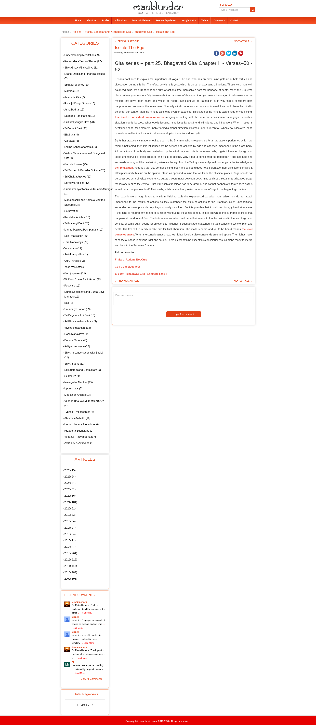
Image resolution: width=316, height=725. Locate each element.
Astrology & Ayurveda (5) (78, 443)
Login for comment (184, 314)
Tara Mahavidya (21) (76, 242)
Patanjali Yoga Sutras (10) (79, 103)
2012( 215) (70, 559)
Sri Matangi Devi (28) (76, 223)
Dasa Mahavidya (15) (76, 334)
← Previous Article (127, 41)
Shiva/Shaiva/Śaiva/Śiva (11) (81, 67)
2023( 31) (70, 489)
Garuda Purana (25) (76, 164)
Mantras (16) (71, 91)
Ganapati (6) (71, 140)
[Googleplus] (231, 5)
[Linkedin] (228, 5)
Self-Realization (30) (76, 235)
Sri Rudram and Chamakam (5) (82, 370)
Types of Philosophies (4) (79, 411)
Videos (204, 20)
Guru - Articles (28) (75, 260)
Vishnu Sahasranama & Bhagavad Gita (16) (84, 155)
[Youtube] (225, 5)
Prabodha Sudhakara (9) (78, 430)
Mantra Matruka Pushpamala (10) (83, 229)
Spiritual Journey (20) (76, 84)
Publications (121, 20)
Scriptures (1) (72, 376)
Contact (234, 20)
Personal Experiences (166, 20)
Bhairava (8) (71, 134)
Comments (219, 20)
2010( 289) (70, 572)
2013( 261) (70, 553)
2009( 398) (70, 578)
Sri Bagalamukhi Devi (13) (79, 315)
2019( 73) (70, 514)
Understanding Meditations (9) (82, 55)
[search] (252, 9)
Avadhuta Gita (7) (74, 97)
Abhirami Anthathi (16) (77, 418)
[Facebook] (220, 5)
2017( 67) (70, 527)
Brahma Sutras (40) (75, 340)
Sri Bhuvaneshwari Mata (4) (80, 321)
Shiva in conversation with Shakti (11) (83, 355)
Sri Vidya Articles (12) (77, 182)
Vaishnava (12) (73, 248)
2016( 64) (70, 534)
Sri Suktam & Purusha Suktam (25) (84, 170)
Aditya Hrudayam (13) (77, 346)
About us (91, 20)
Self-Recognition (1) (76, 254)
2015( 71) (70, 540)
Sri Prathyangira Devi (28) (79, 122)
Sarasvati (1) (71, 211)
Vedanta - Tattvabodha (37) (80, 436)
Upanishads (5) (73, 388)
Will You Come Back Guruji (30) (82, 279)
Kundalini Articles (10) (77, 217)
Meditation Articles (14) (77, 394)
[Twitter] (222, 5)
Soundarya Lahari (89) (77, 309)
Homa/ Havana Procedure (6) (81, 424)
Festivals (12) (72, 285)
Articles (105, 20)
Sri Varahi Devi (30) (75, 128)
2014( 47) (70, 546)
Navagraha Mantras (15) (78, 382)
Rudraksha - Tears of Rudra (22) (83, 61)
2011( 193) (70, 566)
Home (78, 20)
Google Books (189, 20)
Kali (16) (69, 302)
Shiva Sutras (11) (74, 363)
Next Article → (243, 41)
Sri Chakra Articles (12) (77, 176)
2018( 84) (70, 521)
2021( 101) (70, 502)
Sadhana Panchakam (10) (79, 115)
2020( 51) (70, 508)
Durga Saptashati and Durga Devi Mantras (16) (84, 294)
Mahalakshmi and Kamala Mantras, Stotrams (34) (84, 202)
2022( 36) (70, 495)
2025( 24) (70, 476)
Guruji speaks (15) (75, 273)
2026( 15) (70, 470)
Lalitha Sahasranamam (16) (80, 147)
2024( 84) (70, 482)
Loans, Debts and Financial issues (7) (84, 76)
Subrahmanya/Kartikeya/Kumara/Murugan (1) (85, 191)
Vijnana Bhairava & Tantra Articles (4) (84, 403)
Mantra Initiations (141, 20)
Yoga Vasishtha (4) (75, 267)
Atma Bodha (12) (74, 109)
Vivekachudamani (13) (77, 327)
